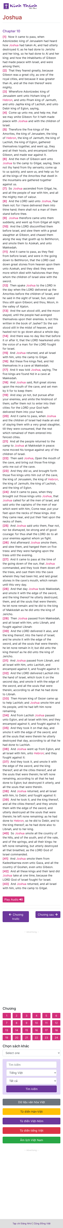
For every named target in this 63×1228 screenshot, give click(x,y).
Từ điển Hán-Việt (31, 1111)
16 (36, 1030)
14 (16, 1030)
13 (6, 1030)
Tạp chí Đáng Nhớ (22, 1223)
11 (46, 1022)
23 (46, 1037)
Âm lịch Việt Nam (31, 1140)
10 (36, 1022)
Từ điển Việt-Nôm (31, 1121)
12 (56, 1022)
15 (26, 1030)
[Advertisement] (31, 965)
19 (6, 1037)
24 (56, 1037)
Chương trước (17, 917)
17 (46, 1030)
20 (16, 1037)
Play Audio (11, 899)
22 (36, 1037)
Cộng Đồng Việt (42, 1223)
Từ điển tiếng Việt (31, 1130)
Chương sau (46, 914)
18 (56, 1030)
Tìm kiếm (32, 1089)
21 (26, 1037)
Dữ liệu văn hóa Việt (31, 1102)
